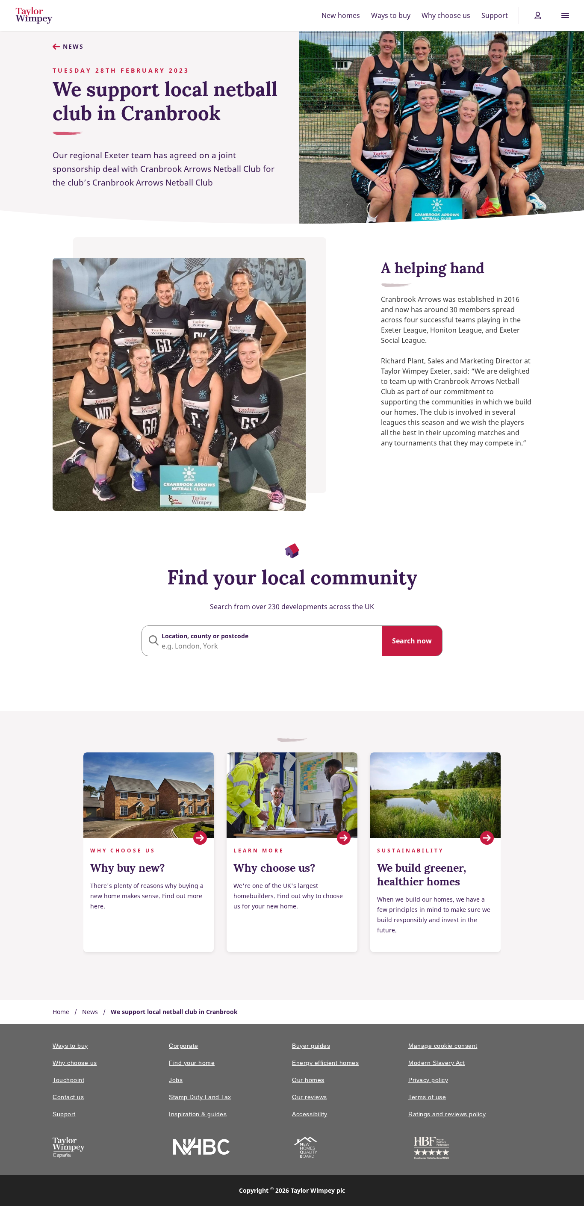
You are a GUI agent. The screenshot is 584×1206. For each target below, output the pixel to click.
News (73, 46)
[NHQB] (305, 1149)
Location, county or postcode (205, 636)
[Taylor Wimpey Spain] (69, 1149)
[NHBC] (201, 1147)
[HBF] (431, 1149)
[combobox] (292, 641)
